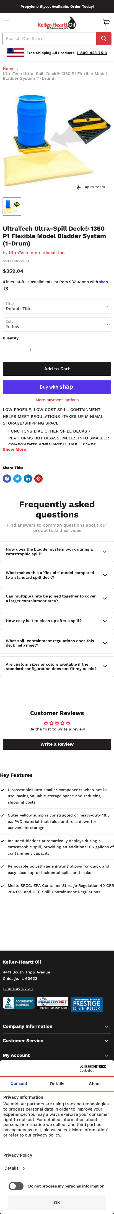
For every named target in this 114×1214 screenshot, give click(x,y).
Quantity (11, 338)
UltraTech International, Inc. (37, 252)
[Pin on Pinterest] (38, 478)
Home (9, 68)
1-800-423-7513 (18, 989)
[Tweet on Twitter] (17, 478)
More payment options (57, 399)
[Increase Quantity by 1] (51, 350)
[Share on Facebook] (7, 478)
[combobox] (49, 38)
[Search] (103, 38)
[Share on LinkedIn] (28, 478)
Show (14, 449)
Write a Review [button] (57, 744)
